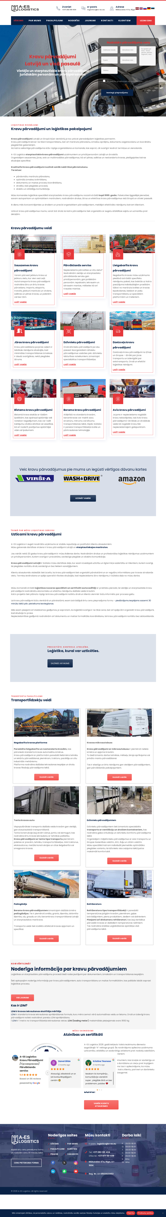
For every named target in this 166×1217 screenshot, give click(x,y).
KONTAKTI (107, 20)
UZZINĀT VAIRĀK (83, 498)
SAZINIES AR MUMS (60, 663)
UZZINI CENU (146, 20)
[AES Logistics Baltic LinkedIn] (53, 1171)
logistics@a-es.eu (96, 9)
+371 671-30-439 (106, 1155)
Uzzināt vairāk (46, 777)
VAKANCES (72, 1154)
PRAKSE (54, 1154)
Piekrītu (130, 1213)
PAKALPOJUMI (54, 20)
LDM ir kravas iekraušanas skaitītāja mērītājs (36, 1011)
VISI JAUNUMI (22, 997)
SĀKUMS (18, 20)
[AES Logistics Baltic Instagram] (76, 1162)
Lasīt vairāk (20, 302)
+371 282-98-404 (101, 1152)
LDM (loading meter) (78, 1020)
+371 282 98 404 (69, 9)
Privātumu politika (145, 1213)
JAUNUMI (90, 20)
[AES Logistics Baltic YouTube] (76, 1171)
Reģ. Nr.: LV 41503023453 (101, 1173)
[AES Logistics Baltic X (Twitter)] (65, 1162)
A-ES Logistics (24, 1191)
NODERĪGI (74, 20)
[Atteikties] (162, 1213)
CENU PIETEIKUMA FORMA (26, 1162)
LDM (13, 1014)
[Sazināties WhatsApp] (65, 1171)
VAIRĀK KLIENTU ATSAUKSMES (101, 1104)
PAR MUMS (35, 20)
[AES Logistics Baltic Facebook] (53, 1162)
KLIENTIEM (124, 20)
